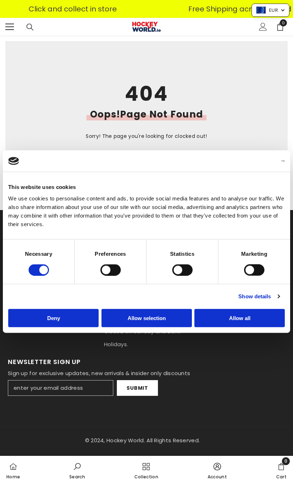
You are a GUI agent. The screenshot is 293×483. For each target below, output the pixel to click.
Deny (53, 318)
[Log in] (263, 27)
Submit (137, 388)
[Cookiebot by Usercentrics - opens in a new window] (253, 161)
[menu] (9, 27)
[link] (77, 469)
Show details (254, 296)
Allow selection (147, 318)
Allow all (239, 318)
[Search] (30, 27)
